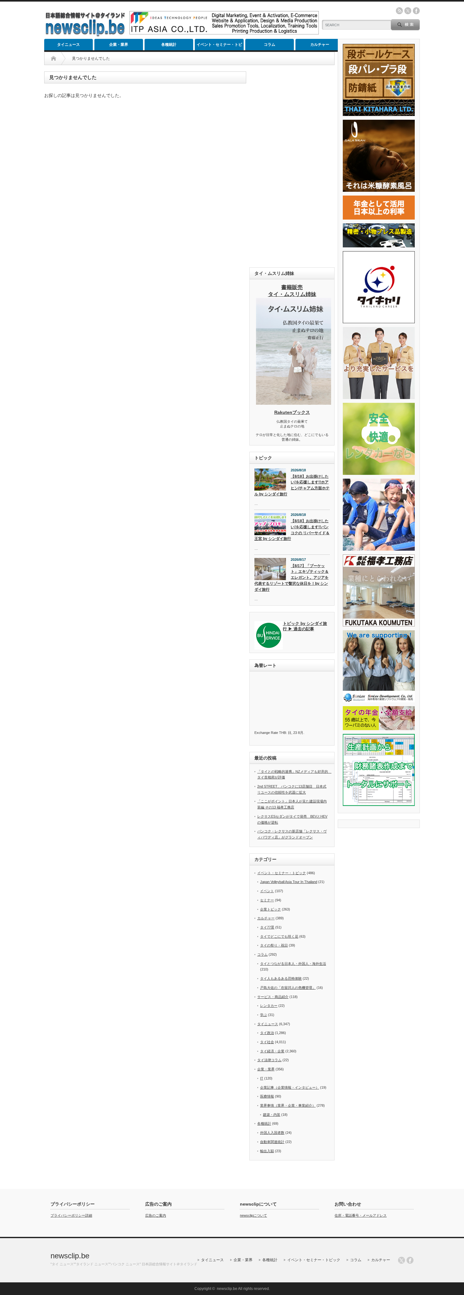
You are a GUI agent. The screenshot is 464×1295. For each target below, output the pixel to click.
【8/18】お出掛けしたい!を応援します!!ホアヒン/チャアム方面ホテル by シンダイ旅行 (292, 485)
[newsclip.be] (85, 35)
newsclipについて (253, 1215)
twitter (407, 10)
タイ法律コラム (269, 1060)
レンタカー (268, 1006)
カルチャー (319, 44)
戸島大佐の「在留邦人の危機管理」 (288, 987)
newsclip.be (70, 1255)
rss (399, 10)
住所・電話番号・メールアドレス (361, 1215)
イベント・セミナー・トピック (219, 46)
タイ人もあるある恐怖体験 (281, 978)
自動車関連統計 (272, 1142)
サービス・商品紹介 (273, 997)
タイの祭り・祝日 (274, 945)
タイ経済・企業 (272, 1051)
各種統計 (168, 44)
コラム (269, 44)
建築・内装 (271, 1114)
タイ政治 (267, 1033)
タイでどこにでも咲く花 (279, 936)
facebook (416, 10)
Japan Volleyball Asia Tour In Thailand (288, 882)
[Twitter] (401, 1260)
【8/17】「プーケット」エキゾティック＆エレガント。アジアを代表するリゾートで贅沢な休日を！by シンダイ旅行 (291, 578)
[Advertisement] (292, 166)
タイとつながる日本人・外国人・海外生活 (293, 963)
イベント (267, 891)
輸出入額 (267, 1151)
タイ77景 (267, 927)
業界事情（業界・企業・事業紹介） (288, 1105)
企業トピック (270, 909)
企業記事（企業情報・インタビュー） (289, 1087)
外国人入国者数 (272, 1133)
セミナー (267, 900)
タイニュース (68, 44)
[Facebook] (410, 1260)
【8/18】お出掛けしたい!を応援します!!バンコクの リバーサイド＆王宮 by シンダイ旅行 (292, 530)
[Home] (53, 58)
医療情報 (267, 1096)
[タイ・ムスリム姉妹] (293, 403)
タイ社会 (267, 1042)
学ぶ (263, 1015)
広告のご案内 (155, 1215)
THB (282, 733)
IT (261, 1078)
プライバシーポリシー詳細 (71, 1215)
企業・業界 (118, 44)
